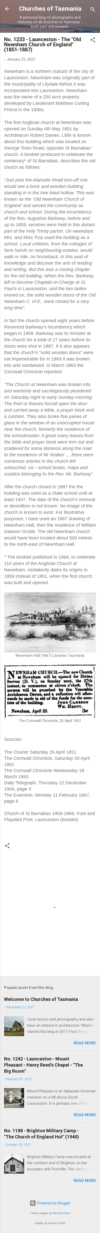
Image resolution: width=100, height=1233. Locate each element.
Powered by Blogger (53, 1203)
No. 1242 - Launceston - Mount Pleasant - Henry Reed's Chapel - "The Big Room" (43, 1065)
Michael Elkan (61, 1213)
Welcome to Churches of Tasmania (41, 999)
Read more (85, 1043)
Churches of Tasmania (50, 8)
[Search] (93, 10)
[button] (93, 41)
